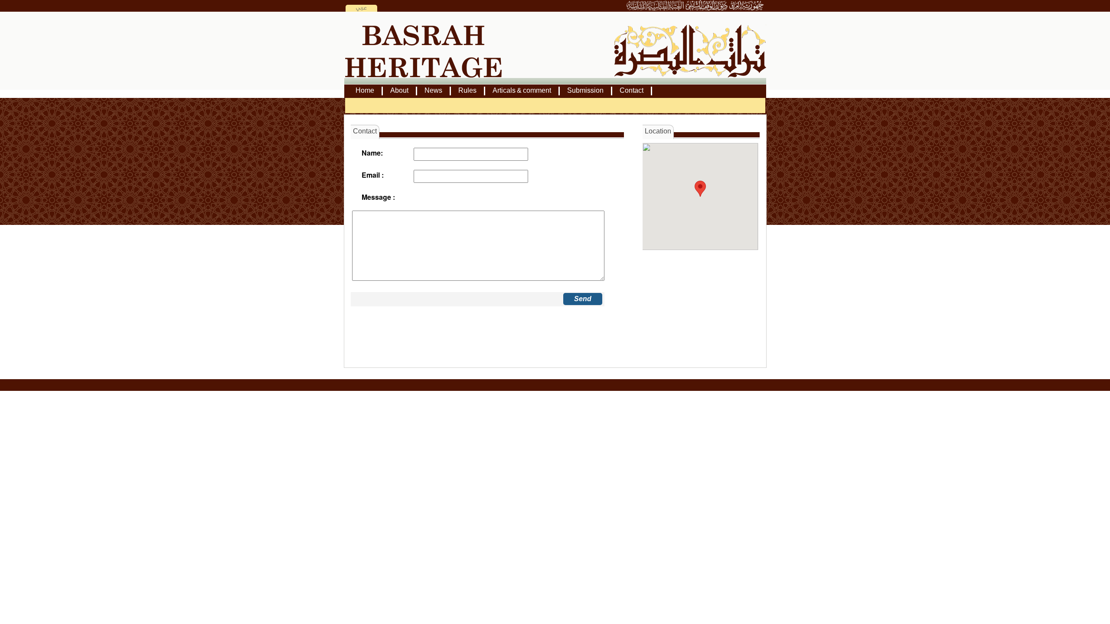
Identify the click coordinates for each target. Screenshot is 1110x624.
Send (582, 298)
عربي (361, 8)
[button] (700, 189)
